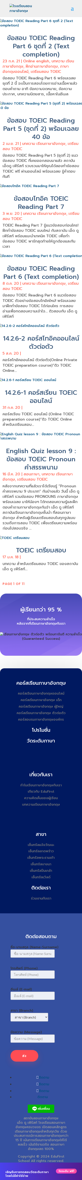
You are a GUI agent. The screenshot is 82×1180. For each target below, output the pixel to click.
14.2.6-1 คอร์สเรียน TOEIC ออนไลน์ (41, 397)
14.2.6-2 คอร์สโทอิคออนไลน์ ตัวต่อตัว (41, 342)
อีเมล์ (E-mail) (21, 989)
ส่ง (24, 1056)
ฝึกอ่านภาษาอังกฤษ (42, 66)
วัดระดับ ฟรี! (66, 1171)
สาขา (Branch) (22, 1010)
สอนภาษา (31, 474)
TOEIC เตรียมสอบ (41, 550)
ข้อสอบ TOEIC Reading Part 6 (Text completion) (41, 273)
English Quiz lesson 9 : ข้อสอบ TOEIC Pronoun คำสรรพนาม (41, 459)
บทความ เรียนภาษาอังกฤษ (43, 144)
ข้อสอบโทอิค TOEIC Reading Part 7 (41, 203)
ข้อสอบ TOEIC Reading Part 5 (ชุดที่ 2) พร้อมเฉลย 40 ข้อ (41, 129)
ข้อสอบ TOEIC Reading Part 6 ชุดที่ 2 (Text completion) (41, 46)
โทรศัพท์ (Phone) (24, 968)
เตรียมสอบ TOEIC (46, 72)
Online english (36, 61)
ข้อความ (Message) (26, 1032)
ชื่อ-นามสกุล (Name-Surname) (34, 947)
